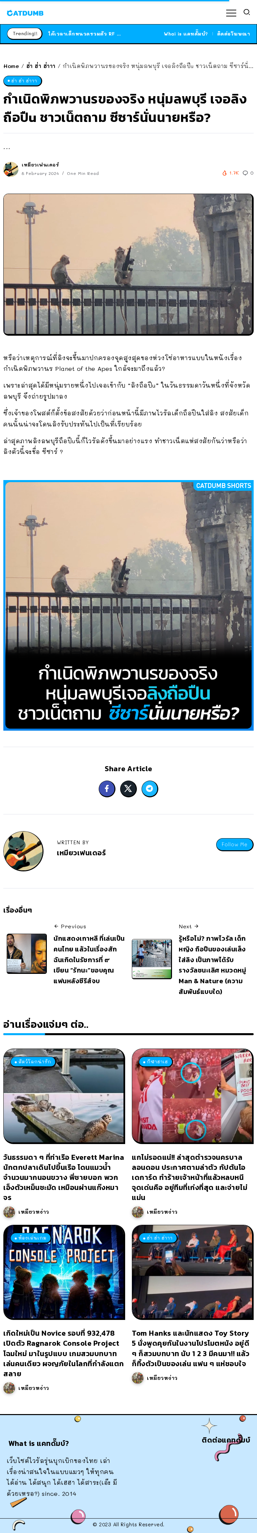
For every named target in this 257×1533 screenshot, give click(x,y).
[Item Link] (63, 1095)
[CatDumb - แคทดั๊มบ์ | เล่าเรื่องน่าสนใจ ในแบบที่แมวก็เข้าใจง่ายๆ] (25, 12)
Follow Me (235, 844)
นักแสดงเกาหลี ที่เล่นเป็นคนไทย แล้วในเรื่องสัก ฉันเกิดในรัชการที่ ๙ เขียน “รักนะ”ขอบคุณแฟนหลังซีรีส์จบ (89, 959)
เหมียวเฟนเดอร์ (40, 164)
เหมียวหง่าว (33, 1211)
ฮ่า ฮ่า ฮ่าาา (41, 65)
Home (11, 65)
